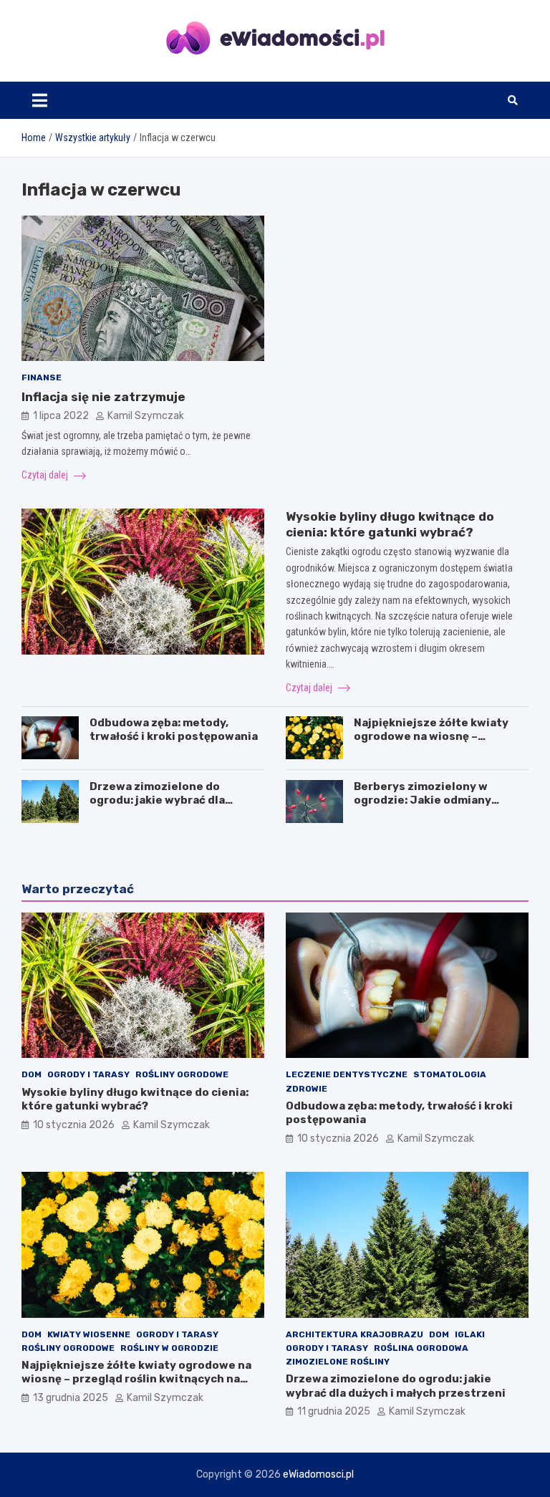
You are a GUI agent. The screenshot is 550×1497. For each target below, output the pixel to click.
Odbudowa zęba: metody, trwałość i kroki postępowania (174, 729)
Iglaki (470, 1334)
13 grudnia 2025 (70, 1398)
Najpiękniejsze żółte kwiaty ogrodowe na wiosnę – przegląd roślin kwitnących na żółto (437, 743)
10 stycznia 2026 (74, 1125)
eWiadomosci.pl (318, 1474)
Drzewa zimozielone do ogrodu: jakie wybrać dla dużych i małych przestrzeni (168, 800)
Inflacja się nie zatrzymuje (103, 397)
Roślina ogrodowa (421, 1348)
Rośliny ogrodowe (181, 1074)
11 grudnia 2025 (333, 1411)
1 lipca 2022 (61, 416)
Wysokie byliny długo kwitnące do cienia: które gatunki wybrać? (135, 1099)
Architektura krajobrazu (354, 1334)
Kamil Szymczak (145, 416)
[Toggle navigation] (39, 100)
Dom (31, 1074)
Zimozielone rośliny (338, 1362)
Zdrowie (306, 1089)
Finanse (41, 377)
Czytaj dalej (45, 475)
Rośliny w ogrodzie (169, 1348)
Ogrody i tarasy (88, 1074)
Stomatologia (449, 1074)
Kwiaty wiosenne (88, 1334)
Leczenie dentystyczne (346, 1074)
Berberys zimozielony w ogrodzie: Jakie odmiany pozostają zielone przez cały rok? (434, 807)
